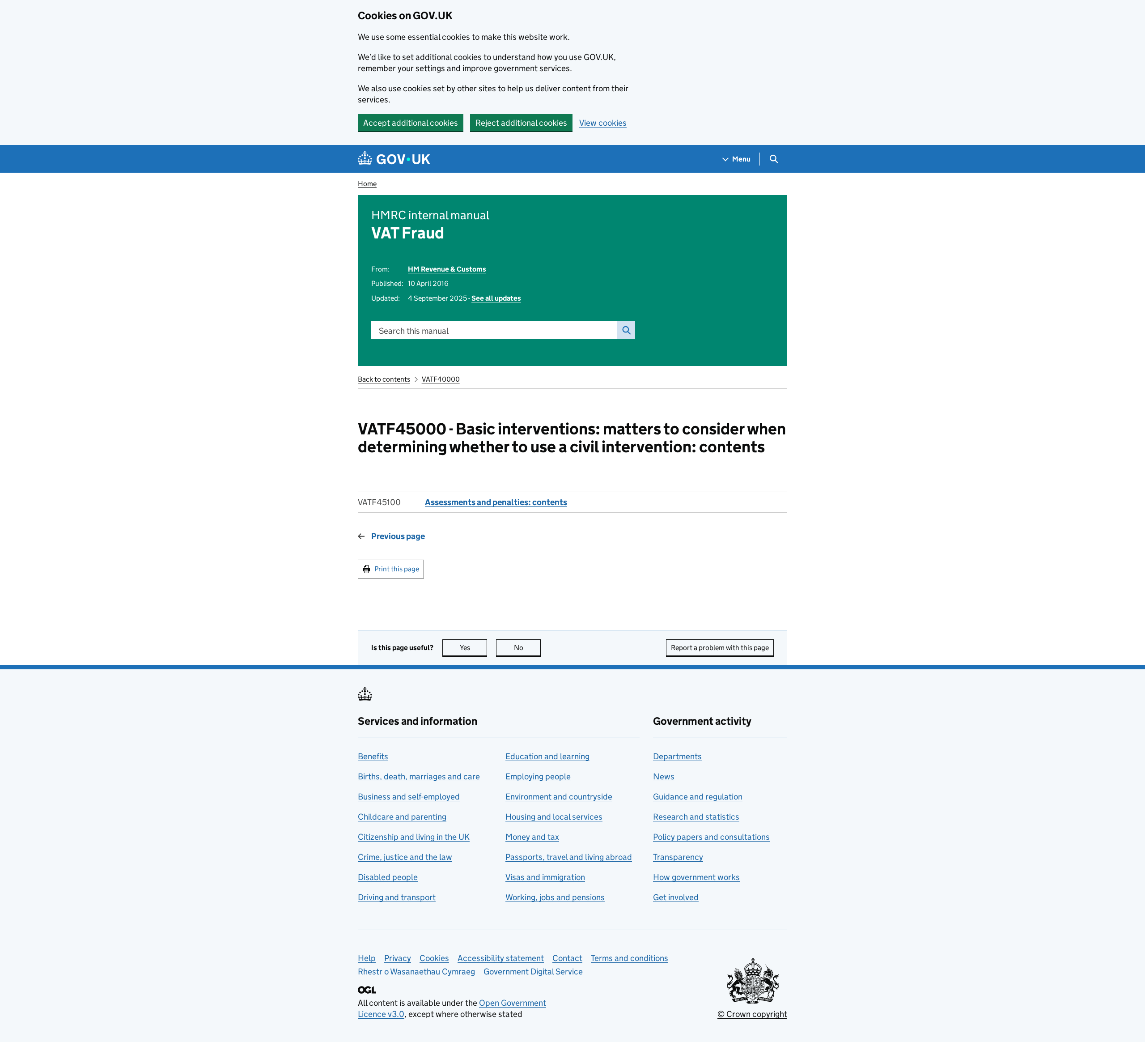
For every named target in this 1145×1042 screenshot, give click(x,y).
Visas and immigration (545, 877)
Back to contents (384, 379)
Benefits (373, 756)
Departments (677, 756)
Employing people (538, 776)
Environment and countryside (558, 796)
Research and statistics (696, 817)
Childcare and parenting (402, 817)
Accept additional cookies (410, 123)
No (527, 647)
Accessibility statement (501, 958)
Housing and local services (553, 817)
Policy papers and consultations (711, 837)
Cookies (434, 958)
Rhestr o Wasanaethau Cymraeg (416, 971)
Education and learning (547, 756)
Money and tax (532, 837)
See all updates (496, 298)
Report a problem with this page (720, 647)
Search (626, 330)
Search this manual (414, 331)
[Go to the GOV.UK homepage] (394, 159)
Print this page (396, 569)
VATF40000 (441, 379)
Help (367, 958)
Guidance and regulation (697, 796)
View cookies (603, 123)
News (663, 776)
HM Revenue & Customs (447, 269)
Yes (473, 647)
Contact (567, 958)
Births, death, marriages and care (419, 776)
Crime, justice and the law (405, 857)
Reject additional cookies (521, 123)
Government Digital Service (533, 971)
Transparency (678, 857)
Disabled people (388, 877)
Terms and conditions (629, 958)
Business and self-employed (409, 796)
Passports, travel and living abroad (568, 857)
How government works (696, 877)
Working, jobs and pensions (555, 897)
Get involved (676, 897)
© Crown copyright (752, 1014)
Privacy (397, 958)
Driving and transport (397, 897)
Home (367, 183)
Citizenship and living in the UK (414, 837)
